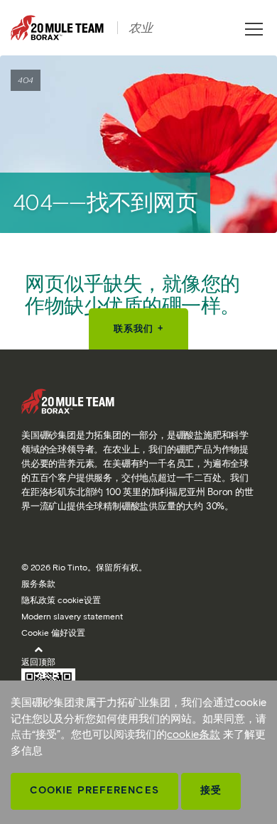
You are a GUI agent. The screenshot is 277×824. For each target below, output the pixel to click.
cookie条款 (193, 734)
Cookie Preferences (94, 790)
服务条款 (38, 583)
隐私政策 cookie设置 (61, 600)
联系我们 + (138, 328)
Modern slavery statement (72, 616)
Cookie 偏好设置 (53, 632)
